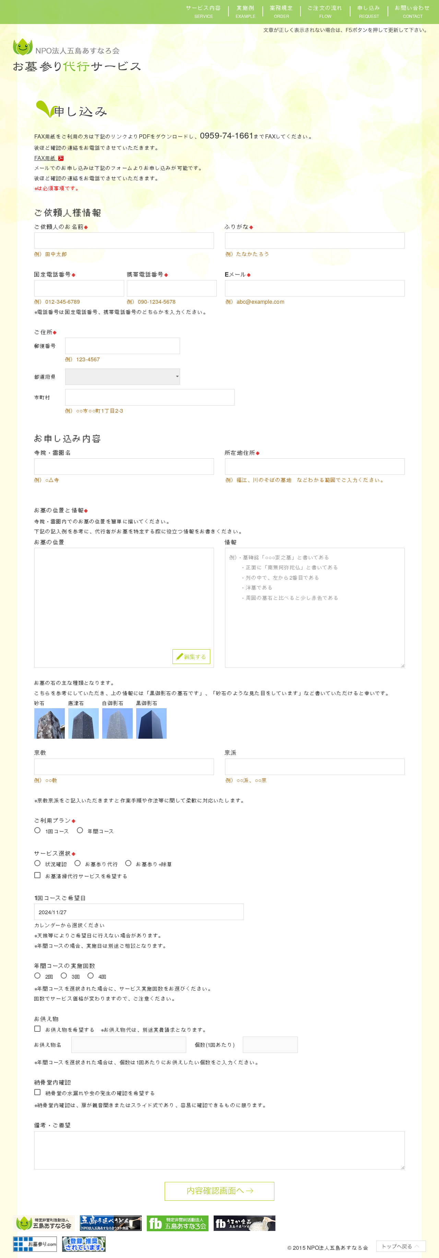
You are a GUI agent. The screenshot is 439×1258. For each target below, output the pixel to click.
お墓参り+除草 (154, 864)
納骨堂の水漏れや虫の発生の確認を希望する (101, 1093)
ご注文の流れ (325, 11)
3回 (76, 976)
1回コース (57, 831)
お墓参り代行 (102, 864)
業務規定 (281, 11)
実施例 (246, 11)
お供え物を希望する (70, 1029)
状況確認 (56, 864)
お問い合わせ (412, 11)
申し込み (369, 11)
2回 (49, 976)
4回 (102, 976)
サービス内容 (204, 11)
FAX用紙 (46, 158)
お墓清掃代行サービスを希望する (87, 876)
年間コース (101, 831)
